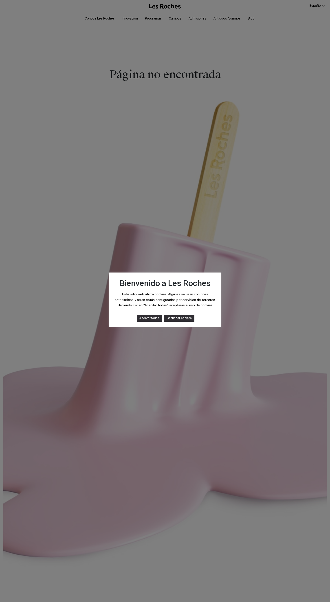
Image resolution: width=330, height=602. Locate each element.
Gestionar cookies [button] (179, 318)
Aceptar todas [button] (149, 318)
